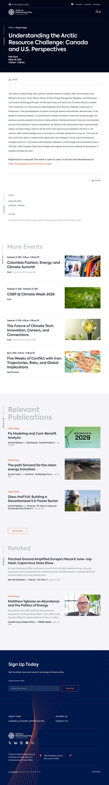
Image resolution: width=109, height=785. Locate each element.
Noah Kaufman (32, 442)
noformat (14, 772)
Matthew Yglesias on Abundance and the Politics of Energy (33, 603)
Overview (13, 16)
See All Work (17, 531)
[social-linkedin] (15, 742)
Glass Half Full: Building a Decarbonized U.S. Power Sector (33, 499)
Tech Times (41, 579)
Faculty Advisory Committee (75, 16)
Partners (96, 4)
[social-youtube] (32, 742)
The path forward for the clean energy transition (32, 467)
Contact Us (62, 721)
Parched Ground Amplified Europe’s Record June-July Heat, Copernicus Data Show (50, 561)
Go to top (96, 772)
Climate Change (21, 27)
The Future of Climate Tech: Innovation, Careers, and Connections (30, 330)
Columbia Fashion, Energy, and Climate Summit (33, 264)
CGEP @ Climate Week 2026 (31, 294)
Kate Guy (32, 579)
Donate (79, 4)
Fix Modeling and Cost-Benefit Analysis (32, 435)
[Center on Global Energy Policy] (21, 736)
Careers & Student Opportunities (47, 16)
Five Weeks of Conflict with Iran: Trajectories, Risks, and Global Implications (34, 362)
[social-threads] (27, 742)
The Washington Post (43, 474)
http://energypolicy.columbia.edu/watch (30, 163)
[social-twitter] (10, 742)
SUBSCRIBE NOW (16, 681)
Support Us (62, 716)
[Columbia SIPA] (19, 4)
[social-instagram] (21, 742)
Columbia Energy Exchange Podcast (21, 622)
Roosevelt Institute (46, 442)
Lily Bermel (29, 474)
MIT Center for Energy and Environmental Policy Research (32, 507)
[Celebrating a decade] (72, 4)
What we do (24, 16)
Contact (87, 4)
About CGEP (15, 716)
